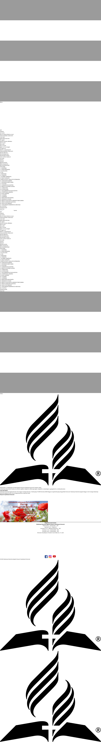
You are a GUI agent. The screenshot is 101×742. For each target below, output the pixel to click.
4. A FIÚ (1, 172)
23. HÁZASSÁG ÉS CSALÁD (5, 199)
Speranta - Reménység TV (32, 491)
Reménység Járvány (4, 154)
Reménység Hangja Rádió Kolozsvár (62, 491)
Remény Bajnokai (4, 152)
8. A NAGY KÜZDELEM (4, 178)
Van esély (2, 158)
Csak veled (2, 137)
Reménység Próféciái (4, 155)
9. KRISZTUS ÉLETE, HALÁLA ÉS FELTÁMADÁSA (10, 179)
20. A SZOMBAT (3, 195)
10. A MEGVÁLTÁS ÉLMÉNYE (6, 180)
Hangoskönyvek (3, 207)
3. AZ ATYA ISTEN (3, 171)
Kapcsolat (2, 209)
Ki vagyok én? (3, 148)
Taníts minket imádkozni (5, 157)
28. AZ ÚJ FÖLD (3, 206)
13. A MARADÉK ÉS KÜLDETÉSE (6, 185)
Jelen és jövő (2, 142)
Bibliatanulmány (3, 162)
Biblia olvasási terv (4, 164)
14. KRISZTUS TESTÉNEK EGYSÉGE (7, 186)
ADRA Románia (41, 491)
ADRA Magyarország (49, 491)
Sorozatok (2, 133)
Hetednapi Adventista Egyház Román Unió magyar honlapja (13, 491)
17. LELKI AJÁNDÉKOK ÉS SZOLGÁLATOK (8, 190)
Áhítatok (2, 161)
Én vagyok (2, 140)
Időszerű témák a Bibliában (6, 141)
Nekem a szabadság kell (5, 149)
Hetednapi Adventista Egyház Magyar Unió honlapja (81, 491)
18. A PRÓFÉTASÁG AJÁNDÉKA (6, 192)
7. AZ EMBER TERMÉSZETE (5, 176)
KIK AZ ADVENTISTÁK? (5, 165)
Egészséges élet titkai (4, 138)
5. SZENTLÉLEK (3, 173)
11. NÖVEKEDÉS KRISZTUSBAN (6, 182)
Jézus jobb (2, 144)
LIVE (57, 525)
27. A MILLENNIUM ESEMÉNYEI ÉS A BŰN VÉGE (10, 204)
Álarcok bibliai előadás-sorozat (7, 134)
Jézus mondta (3, 145)
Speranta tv (20, 493)
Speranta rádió (26, 493)
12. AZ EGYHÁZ (3, 183)
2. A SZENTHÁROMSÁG (5, 169)
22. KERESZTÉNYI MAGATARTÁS (7, 197)
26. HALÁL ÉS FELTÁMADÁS (6, 203)
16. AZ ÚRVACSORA (4, 189)
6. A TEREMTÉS (3, 175)
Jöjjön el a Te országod (5, 147)
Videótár (2, 131)
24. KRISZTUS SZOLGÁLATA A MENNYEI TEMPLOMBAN (12, 200)
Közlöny (2, 159)
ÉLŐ (1, 130)
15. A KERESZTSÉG (4, 188)
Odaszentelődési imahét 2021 (6, 135)
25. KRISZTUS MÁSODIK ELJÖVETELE (8, 202)
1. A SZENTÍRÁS (3, 168)
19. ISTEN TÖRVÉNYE (4, 193)
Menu (1, 393)
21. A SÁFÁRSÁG (3, 196)
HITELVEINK (2, 166)
